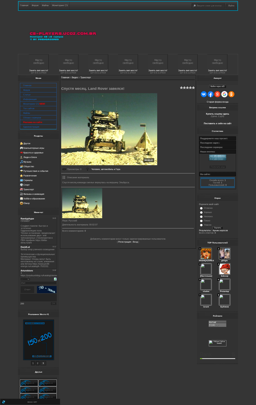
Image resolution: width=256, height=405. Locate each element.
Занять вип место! (38, 70)
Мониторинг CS (34, 104)
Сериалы (28, 180)
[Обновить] (55, 279)
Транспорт (28, 189)
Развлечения (30, 175)
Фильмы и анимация (33, 194)
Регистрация (124, 242)
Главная (27, 85)
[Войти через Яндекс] (217, 94)
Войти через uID (218, 86)
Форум (26, 90)
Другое (26, 143)
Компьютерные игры (33, 148)
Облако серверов (32, 117)
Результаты (205, 230)
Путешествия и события (35, 171)
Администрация (31, 127)
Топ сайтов (28, 108)
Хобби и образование (34, 198)
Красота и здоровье (33, 152)
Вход (135, 242)
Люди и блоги (30, 157)
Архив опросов (220, 230)
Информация (30, 99)
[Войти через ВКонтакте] (204, 94)
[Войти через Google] (224, 94)
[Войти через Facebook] (211, 94)
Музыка (27, 162)
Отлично (208, 208)
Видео (75, 77)
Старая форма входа (217, 102)
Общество (28, 166)
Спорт (26, 185)
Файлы (26, 113)
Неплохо (208, 216)
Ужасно (207, 225)
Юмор (26, 203)
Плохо (207, 220)
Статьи (26, 94)
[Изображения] (82, 203)
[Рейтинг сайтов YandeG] (217, 346)
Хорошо (208, 212)
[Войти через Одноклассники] (231, 94)
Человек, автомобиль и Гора (105, 169)
